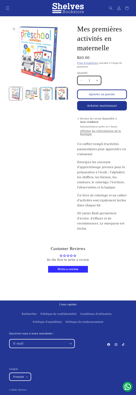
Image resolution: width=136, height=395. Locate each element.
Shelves (22, 390)
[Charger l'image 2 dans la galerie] (31, 93)
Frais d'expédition (87, 63)
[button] (8, 8)
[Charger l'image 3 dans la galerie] (46, 93)
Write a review (68, 269)
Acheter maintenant (102, 105)
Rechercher (29, 313)
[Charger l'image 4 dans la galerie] (61, 93)
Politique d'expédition (47, 321)
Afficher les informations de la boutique (100, 133)
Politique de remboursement (84, 321)
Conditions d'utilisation (96, 313)
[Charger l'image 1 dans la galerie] (16, 93)
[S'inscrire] (70, 343)
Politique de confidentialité (58, 313)
